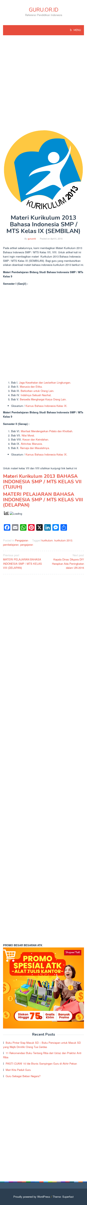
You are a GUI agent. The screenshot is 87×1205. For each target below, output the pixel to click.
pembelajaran (11, 544)
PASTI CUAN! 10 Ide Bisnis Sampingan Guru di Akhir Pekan (41, 1063)
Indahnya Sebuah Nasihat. (36, 395)
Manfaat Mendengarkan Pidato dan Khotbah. (47, 431)
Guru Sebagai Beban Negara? (23, 1076)
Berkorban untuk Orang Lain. (37, 391)
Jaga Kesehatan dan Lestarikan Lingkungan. (45, 382)
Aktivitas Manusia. (32, 444)
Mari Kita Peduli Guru (18, 1070)
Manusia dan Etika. (31, 386)
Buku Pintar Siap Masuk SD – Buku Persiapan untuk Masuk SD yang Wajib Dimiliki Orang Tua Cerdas (42, 1045)
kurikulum (47, 540)
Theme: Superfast (63, 1197)
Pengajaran (21, 540)
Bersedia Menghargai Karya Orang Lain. (43, 399)
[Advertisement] (43, 84)
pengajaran (26, 544)
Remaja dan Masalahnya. (35, 448)
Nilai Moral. (28, 435)
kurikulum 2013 (63, 540)
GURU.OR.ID (43, 9)
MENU (77, 30)
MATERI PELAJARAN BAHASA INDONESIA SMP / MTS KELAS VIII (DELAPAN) (43, 499)
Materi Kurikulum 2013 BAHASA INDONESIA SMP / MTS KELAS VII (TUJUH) (42, 481)
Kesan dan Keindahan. (35, 439)
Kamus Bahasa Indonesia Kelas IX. (46, 406)
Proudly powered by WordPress (31, 1197)
